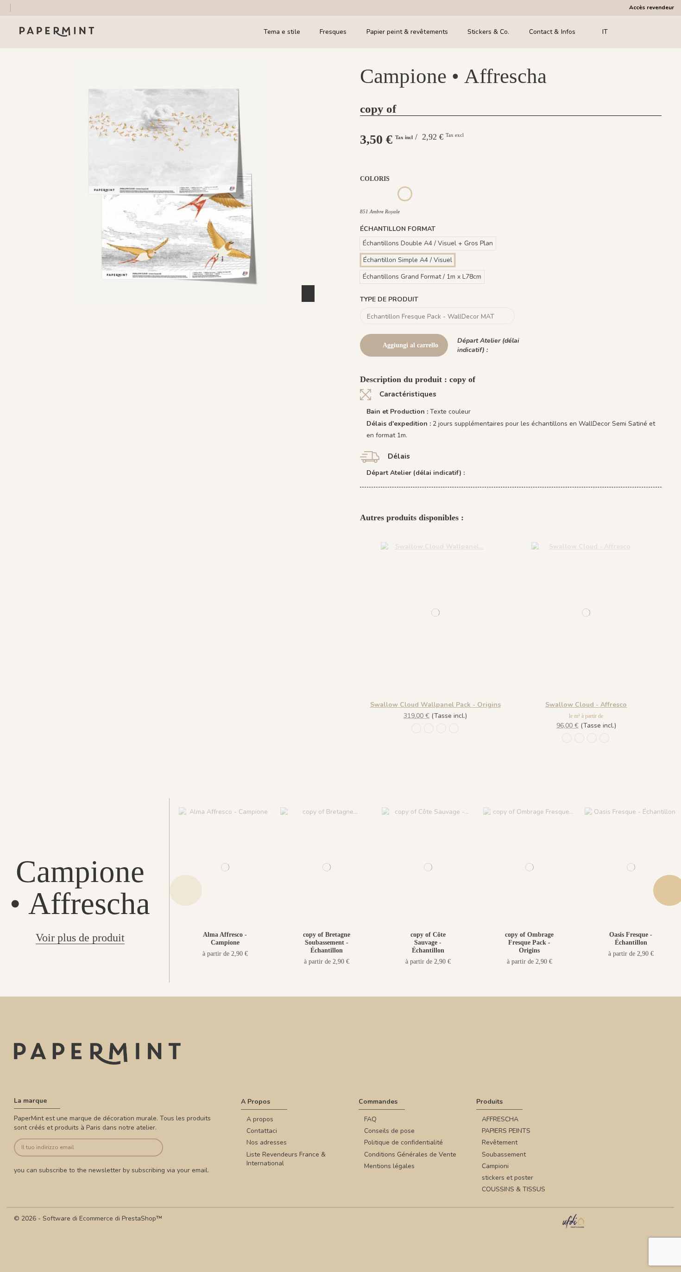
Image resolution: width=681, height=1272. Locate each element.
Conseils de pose (389, 1130)
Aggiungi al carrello (410, 345)
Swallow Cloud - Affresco (586, 704)
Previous (186, 890)
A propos (259, 1119)
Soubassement (504, 1154)
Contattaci (261, 1130)
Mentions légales (389, 1166)
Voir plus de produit (80, 938)
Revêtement (499, 1142)
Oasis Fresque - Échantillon (630, 938)
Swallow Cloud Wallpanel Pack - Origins (435, 704)
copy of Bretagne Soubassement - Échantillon (326, 942)
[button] (170, 316)
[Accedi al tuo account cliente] (643, 32)
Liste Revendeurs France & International (286, 1159)
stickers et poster (507, 1177)
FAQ (370, 1119)
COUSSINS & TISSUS (513, 1189)
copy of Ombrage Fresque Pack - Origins (529, 942)
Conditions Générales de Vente (410, 1154)
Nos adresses (266, 1142)
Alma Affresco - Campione (225, 938)
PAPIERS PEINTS (506, 1130)
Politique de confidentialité (403, 1142)
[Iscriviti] (148, 1147)
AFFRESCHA (500, 1119)
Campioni (495, 1166)
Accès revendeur (651, 7)
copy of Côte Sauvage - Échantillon (428, 942)
